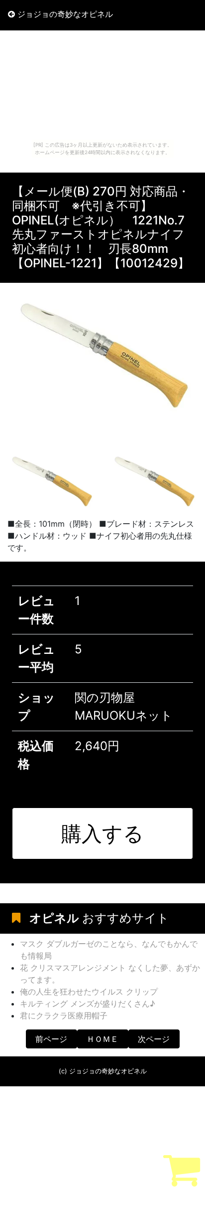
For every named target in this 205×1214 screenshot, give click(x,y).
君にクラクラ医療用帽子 (63, 1015)
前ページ (51, 1039)
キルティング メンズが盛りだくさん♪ (87, 1004)
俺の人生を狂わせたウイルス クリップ (89, 992)
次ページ (154, 1039)
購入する (102, 833)
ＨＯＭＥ (102, 1039)
